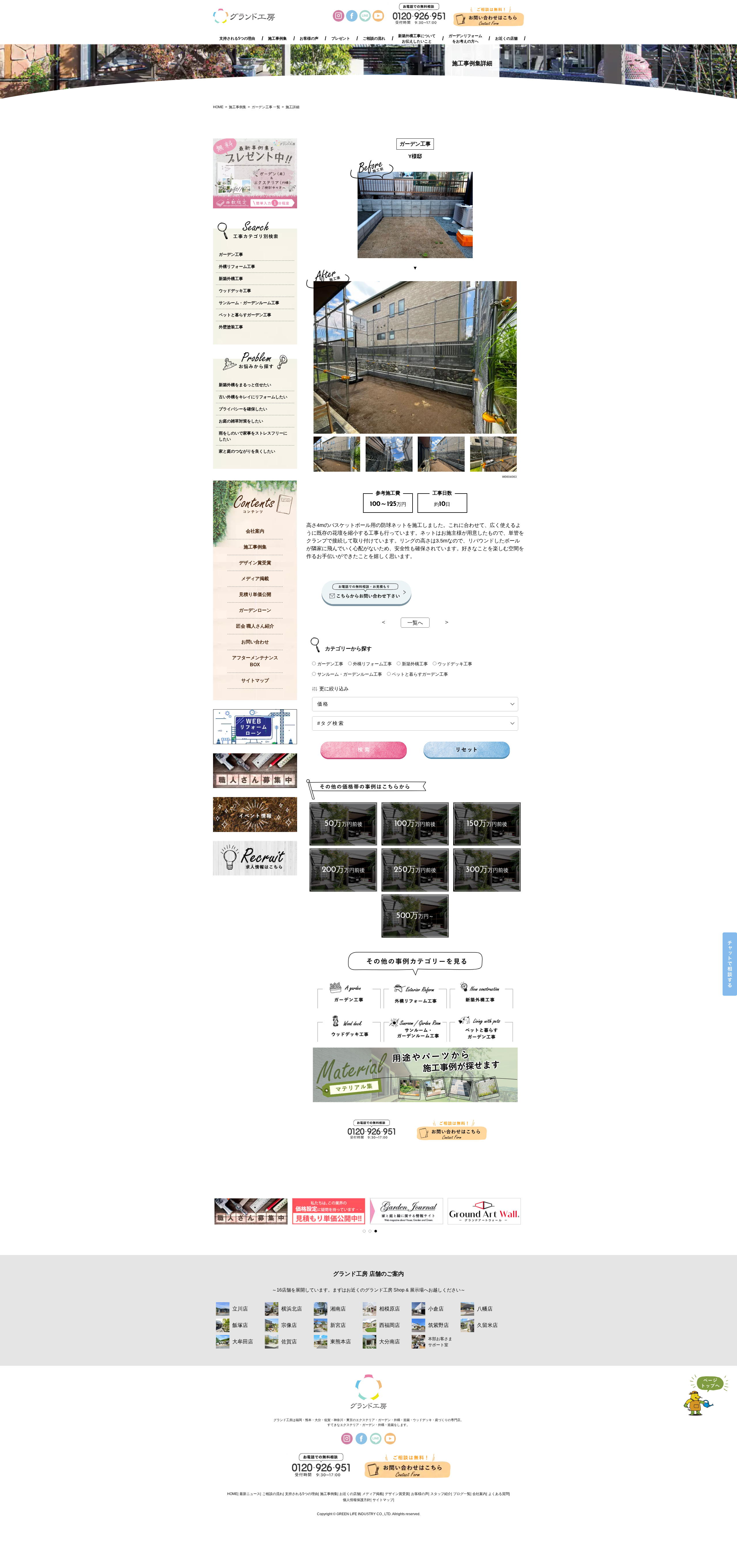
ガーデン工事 (330, 663)
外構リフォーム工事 (372, 663)
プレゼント (340, 39)
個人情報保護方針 (357, 1500)
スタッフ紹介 (440, 1494)
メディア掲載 (255, 578)
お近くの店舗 (506, 39)
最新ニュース (250, 1494)
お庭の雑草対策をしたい (241, 421)
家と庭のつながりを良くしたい (247, 451)
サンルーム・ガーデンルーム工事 (349, 674)
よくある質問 (498, 1494)
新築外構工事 (415, 663)
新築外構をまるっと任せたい (245, 384)
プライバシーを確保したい (243, 409)
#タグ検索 (330, 723)
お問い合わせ (255, 641)
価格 (332, 704)
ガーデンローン (255, 610)
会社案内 (255, 531)
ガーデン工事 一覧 (266, 107)
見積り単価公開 (255, 594)
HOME (218, 107)
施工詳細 (292, 107)
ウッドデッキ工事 (455, 663)
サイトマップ (255, 680)
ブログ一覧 (461, 1494)
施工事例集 (277, 39)
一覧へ (415, 623)
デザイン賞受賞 (255, 562)
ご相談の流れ (374, 39)
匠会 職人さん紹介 (255, 626)
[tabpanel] (251, 1211)
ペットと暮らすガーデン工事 (420, 674)
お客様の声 (309, 39)
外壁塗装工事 (231, 327)
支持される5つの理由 (237, 39)
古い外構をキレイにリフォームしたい (253, 397)
